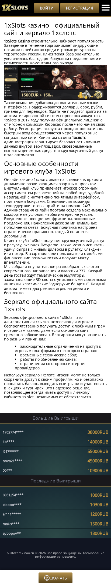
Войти (47, 8)
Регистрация (79, 8)
